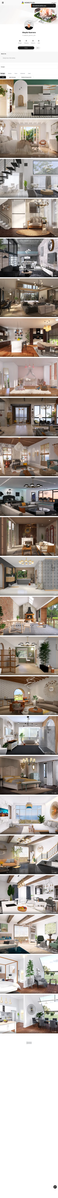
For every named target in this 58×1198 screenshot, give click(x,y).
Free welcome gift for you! (39, 5)
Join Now (54, 2)
